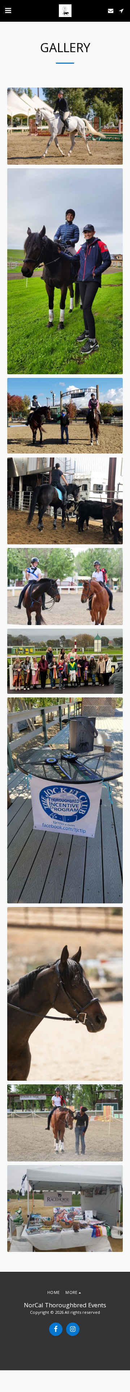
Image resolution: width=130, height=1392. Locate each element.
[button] (8, 10)
